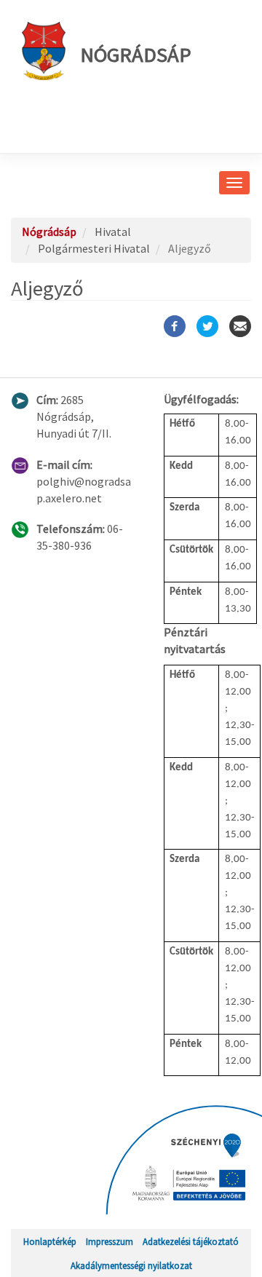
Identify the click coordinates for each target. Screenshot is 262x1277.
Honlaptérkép (49, 1241)
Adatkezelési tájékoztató (191, 1241)
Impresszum (109, 1241)
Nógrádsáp (135, 54)
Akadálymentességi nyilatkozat (131, 1265)
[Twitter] (207, 326)
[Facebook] (175, 326)
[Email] (240, 326)
